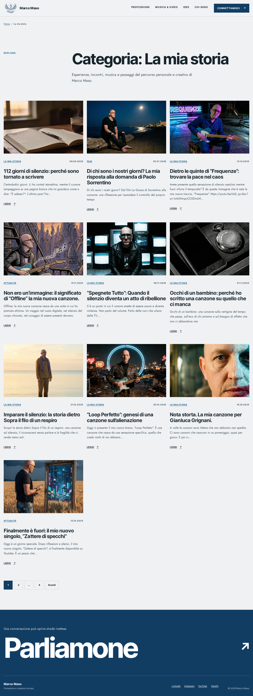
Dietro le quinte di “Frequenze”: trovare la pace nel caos (204, 174)
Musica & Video (166, 7)
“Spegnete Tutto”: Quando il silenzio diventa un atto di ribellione (126, 296)
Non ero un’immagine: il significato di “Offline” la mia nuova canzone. (42, 296)
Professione (140, 7)
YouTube (202, 687)
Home (7, 24)
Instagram (189, 687)
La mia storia (12, 161)
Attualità (10, 283)
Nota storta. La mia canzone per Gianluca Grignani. (206, 417)
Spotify (215, 687)
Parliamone (126, 647)
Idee (186, 7)
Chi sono (201, 7)
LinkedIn (176, 687)
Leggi (10, 203)
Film (89, 161)
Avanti (52, 584)
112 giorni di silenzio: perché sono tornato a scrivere (41, 174)
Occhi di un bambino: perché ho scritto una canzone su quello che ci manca (208, 298)
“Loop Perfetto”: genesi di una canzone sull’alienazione (120, 417)
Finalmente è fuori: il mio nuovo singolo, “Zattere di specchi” (39, 533)
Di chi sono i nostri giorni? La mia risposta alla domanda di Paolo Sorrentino (123, 176)
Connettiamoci (231, 8)
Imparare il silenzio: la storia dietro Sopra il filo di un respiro (42, 417)
